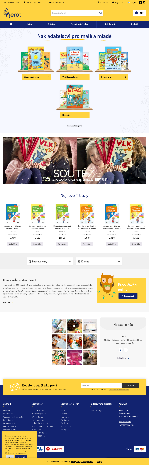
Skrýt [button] (99, 461)
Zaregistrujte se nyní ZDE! (82, 461)
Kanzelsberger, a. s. (39, 420)
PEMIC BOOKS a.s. (38, 436)
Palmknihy (65, 417)
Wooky (63, 429)
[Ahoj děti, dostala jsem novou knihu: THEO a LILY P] (59, 357)
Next (126, 350)
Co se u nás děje (96, 410)
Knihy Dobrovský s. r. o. (40, 423)
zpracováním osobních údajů (119, 389)
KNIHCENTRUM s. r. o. (39, 432)
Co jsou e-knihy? (9, 423)
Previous (121, 350)
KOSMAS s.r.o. (66, 426)
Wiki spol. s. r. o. (37, 417)
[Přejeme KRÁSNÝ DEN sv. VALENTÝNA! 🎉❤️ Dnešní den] (74, 357)
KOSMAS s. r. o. (37, 429)
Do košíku (13, 244)
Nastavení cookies (9, 429)
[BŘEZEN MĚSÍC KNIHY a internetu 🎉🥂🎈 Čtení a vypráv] (90, 326)
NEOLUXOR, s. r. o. (38, 410)
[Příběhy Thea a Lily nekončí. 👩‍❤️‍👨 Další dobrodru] (90, 341)
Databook (64, 413)
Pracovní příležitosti (10, 426)
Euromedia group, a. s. (40, 413)
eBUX (63, 410)
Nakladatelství (8, 413)
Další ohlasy (121, 358)
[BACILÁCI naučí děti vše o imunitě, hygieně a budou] (59, 326)
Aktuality (6, 410)
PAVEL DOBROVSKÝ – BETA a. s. (43, 426)
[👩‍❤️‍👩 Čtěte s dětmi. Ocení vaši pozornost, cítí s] (74, 341)
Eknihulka (64, 423)
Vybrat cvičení (128, 296)
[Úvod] (11, 24)
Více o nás (7, 302)
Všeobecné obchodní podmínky (14, 417)
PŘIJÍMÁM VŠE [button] (21, 457)
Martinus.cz (65, 420)
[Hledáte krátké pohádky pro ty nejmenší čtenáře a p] (90, 357)
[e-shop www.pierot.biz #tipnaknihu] (59, 341)
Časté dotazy (8, 420)
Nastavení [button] (10, 457)
